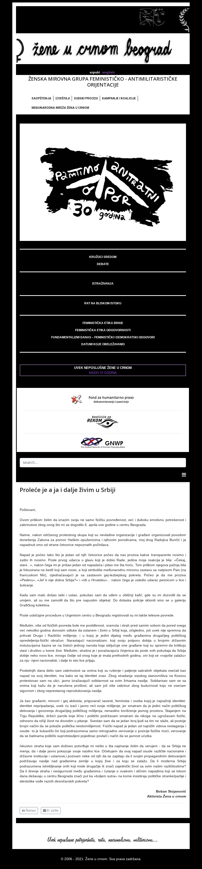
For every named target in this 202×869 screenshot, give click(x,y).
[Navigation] (184, 474)
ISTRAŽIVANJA (103, 283)
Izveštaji (62, 98)
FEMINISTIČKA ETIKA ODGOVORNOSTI (103, 330)
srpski (95, 72)
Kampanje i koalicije (119, 98)
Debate (103, 264)
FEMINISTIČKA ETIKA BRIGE (103, 323)
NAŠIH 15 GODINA (103, 373)
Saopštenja (41, 98)
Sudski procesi (86, 98)
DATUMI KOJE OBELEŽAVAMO (103, 344)
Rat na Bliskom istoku (102, 303)
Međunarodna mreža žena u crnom (60, 107)
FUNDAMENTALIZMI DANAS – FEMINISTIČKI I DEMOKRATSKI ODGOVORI (103, 337)
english (108, 72)
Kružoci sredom (103, 257)
